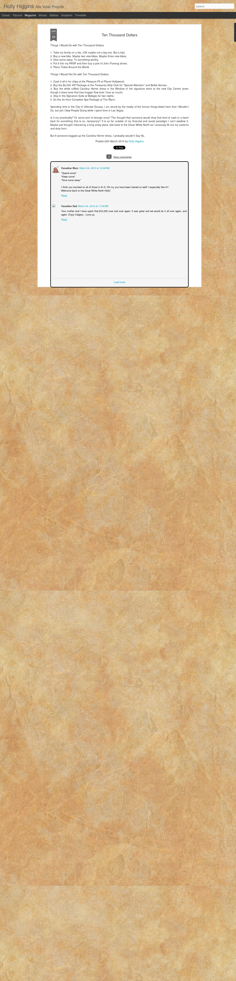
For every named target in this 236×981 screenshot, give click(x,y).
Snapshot (66, 15)
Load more (119, 281)
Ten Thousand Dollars (119, 34)
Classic (6, 15)
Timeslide (80, 15)
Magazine (30, 15)
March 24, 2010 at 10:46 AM (94, 167)
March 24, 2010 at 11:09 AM (93, 205)
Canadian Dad (69, 205)
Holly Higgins (136, 141)
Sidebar (54, 15)
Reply (64, 195)
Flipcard (17, 15)
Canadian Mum (69, 167)
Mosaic (43, 15)
